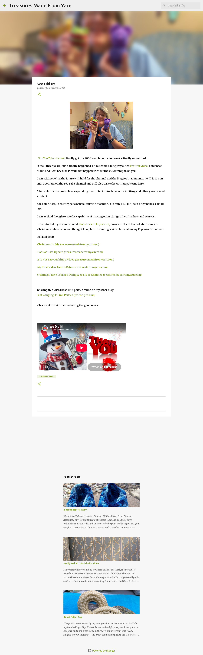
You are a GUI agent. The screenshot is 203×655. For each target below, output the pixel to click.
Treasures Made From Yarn (40, 5)
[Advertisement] (101, 443)
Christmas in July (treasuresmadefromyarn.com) (68, 244)
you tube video (46, 377)
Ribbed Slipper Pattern (75, 509)
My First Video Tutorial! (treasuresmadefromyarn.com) (72, 267)
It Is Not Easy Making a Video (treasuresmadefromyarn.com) (75, 259)
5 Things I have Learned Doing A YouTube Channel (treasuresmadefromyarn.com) (89, 274)
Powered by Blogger (103, 650)
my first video (139, 165)
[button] (39, 94)
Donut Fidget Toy (72, 617)
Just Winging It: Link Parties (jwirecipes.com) (66, 295)
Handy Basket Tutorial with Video (81, 563)
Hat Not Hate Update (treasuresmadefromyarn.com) (70, 252)
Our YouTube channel (51, 158)
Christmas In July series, (94, 224)
